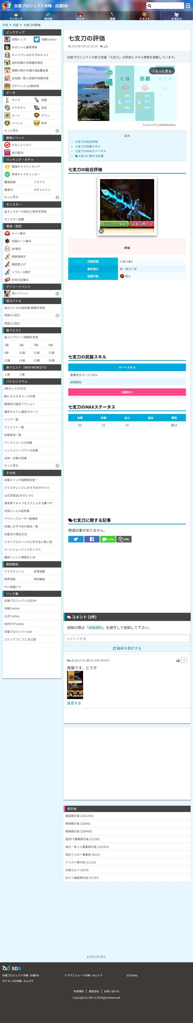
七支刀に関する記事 (91, 156)
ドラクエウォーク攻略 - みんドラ (83, 975)
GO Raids (132, 975)
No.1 (70, 660)
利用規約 (79, 991)
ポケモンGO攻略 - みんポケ (18, 981)
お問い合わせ (111, 991)
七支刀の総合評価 (86, 141)
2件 (106, 46)
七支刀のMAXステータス (90, 151)
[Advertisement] (127, 315)
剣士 (128, 276)
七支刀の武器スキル (88, 146)
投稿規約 (95, 627)
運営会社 (94, 991)
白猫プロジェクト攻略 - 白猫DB (41, 5)
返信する (74, 702)
